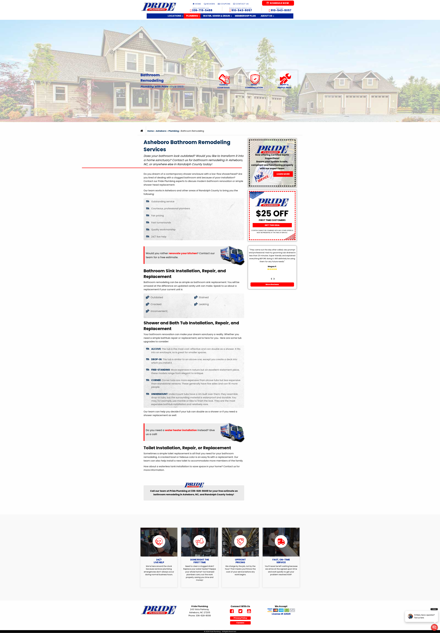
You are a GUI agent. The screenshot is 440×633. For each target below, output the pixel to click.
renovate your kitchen (183, 253)
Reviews (210, 4)
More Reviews (272, 284)
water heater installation (181, 430)
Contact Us (242, 4)
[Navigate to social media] (231, 611)
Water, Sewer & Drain (216, 15)
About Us (266, 15)
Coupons (225, 4)
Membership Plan (245, 15)
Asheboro (161, 131)
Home (150, 131)
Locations (174, 15)
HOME (198, 4)
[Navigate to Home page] (158, 6)
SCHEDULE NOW (279, 3)
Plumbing (192, 15)
